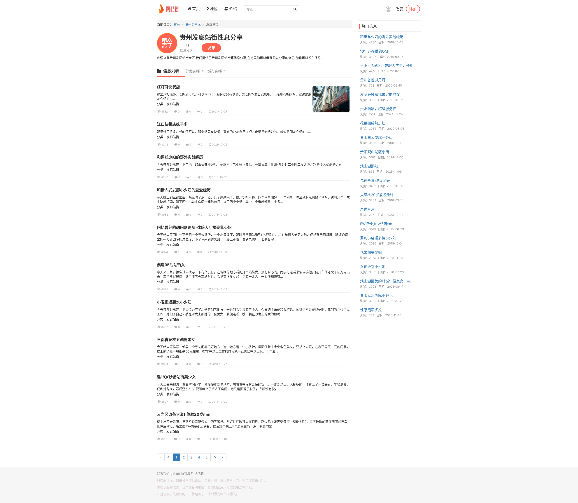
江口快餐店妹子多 (172, 124)
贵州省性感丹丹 (372, 80)
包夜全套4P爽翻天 (375, 180)
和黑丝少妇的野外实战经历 (180, 157)
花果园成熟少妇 (372, 123)
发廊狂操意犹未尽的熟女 (380, 94)
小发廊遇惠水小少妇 (174, 302)
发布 (211, 47)
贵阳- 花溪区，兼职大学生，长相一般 (390, 65)
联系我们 (163, 473)
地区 (213, 9)
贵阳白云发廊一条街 (376, 137)
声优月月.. (368, 209)
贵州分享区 (193, 24)
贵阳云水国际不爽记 (376, 295)
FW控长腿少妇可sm (376, 223)
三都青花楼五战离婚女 (176, 339)
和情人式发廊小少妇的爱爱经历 (184, 190)
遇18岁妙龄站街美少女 (176, 377)
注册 (413, 9)
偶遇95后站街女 (171, 265)
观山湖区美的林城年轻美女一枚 (385, 281)
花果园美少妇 (371, 252)
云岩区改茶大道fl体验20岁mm (183, 414)
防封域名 (187, 473)
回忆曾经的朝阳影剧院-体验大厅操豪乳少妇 (194, 227)
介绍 (232, 9)
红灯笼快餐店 (168, 87)
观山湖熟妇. (369, 166)
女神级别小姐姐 (372, 266)
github (175, 473)
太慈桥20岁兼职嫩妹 (377, 195)
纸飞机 (199, 473)
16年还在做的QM (374, 51)
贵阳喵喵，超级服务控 (378, 108)
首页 (195, 9)
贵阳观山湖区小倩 (374, 152)
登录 (400, 9)
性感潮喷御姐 (371, 310)
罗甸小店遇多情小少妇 (378, 238)
